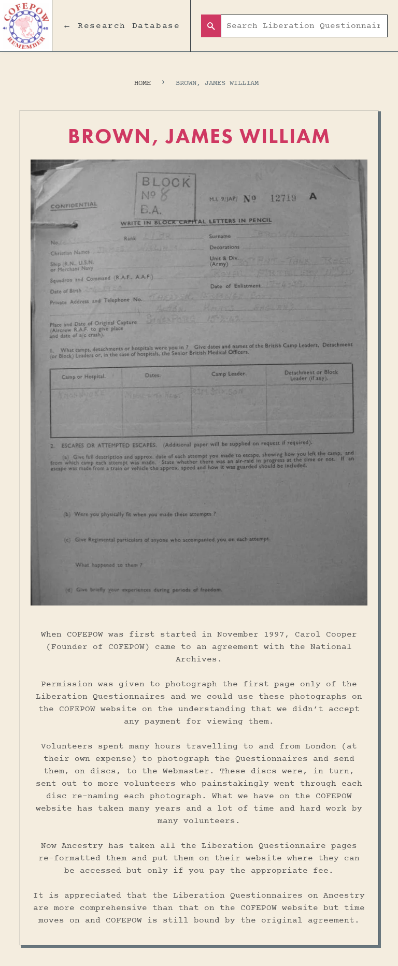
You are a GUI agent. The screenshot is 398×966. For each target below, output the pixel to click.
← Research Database (121, 26)
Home (142, 83)
